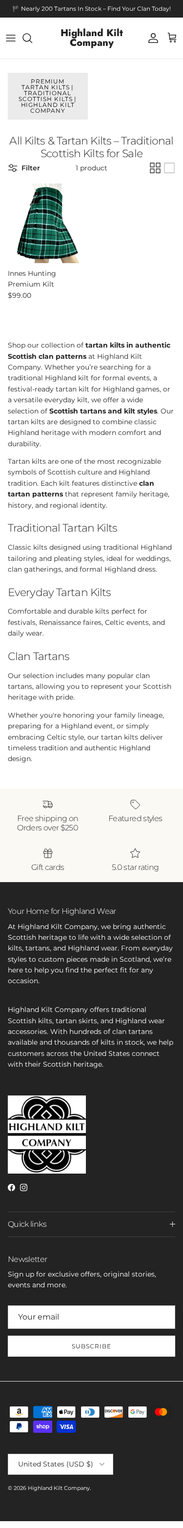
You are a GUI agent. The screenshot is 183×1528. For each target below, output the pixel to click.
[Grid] (155, 168)
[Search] (32, 38)
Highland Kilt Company (59, 1488)
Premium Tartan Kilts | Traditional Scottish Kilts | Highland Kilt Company (48, 96)
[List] (169, 168)
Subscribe (91, 1346)
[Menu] (10, 38)
